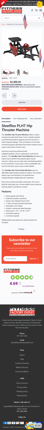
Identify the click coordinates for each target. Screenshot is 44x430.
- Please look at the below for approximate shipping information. (21, 87)
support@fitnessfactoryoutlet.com (16, 406)
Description (6, 118)
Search (22, 355)
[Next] (40, 49)
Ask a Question (36, 118)
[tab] (7, 119)
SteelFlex (5, 78)
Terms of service (22, 383)
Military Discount (22, 367)
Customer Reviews (22, 363)
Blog (22, 359)
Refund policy (22, 395)
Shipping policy (22, 391)
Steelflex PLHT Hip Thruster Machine (17, 24)
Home (3, 24)
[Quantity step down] (4, 95)
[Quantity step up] (14, 95)
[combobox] (19, 18)
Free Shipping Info (20, 118)
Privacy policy (22, 387)
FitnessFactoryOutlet (21, 427)
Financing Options (22, 371)
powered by (15, 293)
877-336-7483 (25, 1)
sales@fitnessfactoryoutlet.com (22, 342)
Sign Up (33, 259)
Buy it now (22, 109)
